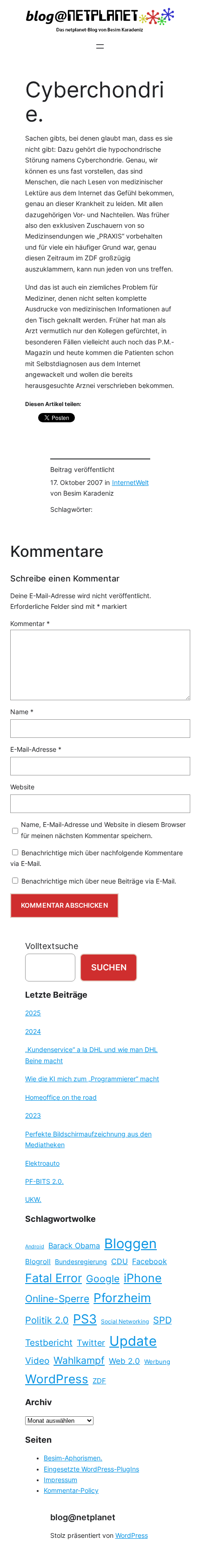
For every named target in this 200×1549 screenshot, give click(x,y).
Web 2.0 (124, 1361)
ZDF (99, 1381)
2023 (33, 1115)
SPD (162, 1320)
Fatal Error (53, 1278)
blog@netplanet (82, 1517)
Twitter (91, 1342)
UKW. (33, 1199)
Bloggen (130, 1243)
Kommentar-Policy (71, 1490)
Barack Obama (74, 1245)
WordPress (56, 1379)
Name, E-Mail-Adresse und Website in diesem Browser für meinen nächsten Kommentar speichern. (103, 830)
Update (133, 1341)
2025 (33, 1013)
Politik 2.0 (47, 1320)
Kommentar (30, 623)
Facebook (149, 1261)
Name (21, 712)
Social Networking (125, 1321)
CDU (119, 1261)
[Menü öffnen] (100, 46)
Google (103, 1278)
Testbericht (49, 1342)
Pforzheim (122, 1298)
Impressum (60, 1480)
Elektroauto (42, 1163)
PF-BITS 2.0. (44, 1181)
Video (37, 1360)
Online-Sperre (57, 1298)
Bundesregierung (81, 1261)
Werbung (157, 1361)
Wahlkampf (79, 1360)
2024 (33, 1031)
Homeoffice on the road (61, 1097)
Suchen (109, 967)
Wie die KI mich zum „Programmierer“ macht (92, 1079)
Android (34, 1247)
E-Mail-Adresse (35, 749)
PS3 (85, 1319)
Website (22, 787)
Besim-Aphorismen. (73, 1458)
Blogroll (38, 1262)
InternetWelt (130, 482)
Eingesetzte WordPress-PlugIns (91, 1469)
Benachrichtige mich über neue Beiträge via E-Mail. (98, 881)
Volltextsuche (51, 946)
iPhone (143, 1278)
